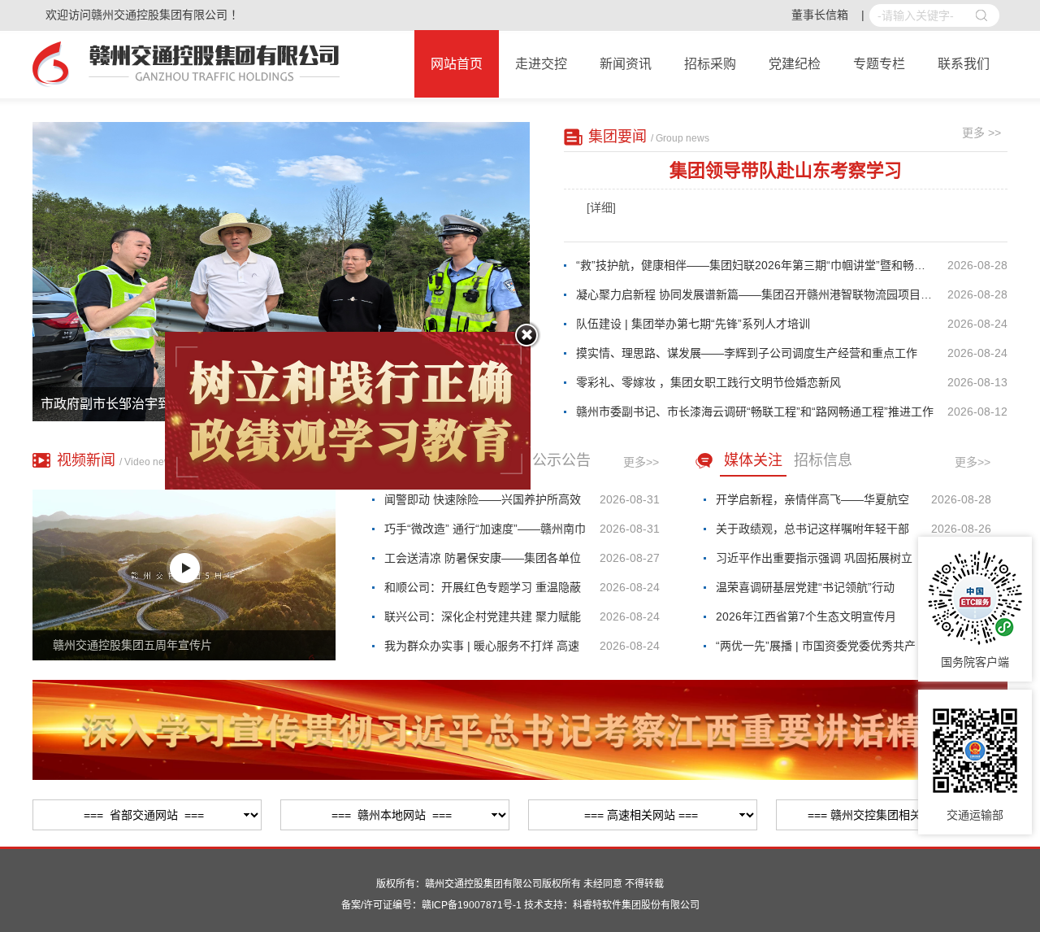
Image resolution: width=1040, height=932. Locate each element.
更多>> (641, 461)
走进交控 (541, 64)
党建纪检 (795, 64)
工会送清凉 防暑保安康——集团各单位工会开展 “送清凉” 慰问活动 (482, 562)
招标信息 (823, 460)
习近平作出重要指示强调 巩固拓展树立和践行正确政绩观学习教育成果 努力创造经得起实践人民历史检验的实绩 (814, 562)
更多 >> (981, 132)
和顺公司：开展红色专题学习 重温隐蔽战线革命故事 (482, 591)
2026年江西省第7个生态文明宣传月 (806, 616)
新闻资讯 (626, 64)
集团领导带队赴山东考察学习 (786, 170)
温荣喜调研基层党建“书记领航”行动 (805, 587)
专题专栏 (879, 64)
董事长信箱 (819, 14)
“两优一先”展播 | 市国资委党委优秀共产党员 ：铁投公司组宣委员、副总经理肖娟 (816, 649)
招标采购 (710, 64)
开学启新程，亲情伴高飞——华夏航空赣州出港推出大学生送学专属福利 (812, 503)
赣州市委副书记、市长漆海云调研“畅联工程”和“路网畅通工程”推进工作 (755, 411)
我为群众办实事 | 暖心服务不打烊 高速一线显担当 (481, 649)
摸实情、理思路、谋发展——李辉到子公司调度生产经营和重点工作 (746, 352)
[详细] (601, 207)
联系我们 (964, 64)
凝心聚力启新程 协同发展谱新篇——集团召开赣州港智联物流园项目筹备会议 (761, 294)
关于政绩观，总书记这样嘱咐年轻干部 (812, 528)
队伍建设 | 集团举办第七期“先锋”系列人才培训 (693, 323)
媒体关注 (753, 460)
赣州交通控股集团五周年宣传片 (132, 644)
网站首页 (457, 64)
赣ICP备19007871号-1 (472, 905)
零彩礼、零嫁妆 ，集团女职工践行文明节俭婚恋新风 (708, 382)
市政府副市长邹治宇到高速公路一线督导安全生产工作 (197, 404)
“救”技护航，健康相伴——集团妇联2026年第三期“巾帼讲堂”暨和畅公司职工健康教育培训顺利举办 (761, 265)
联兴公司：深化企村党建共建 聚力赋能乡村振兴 (482, 620)
